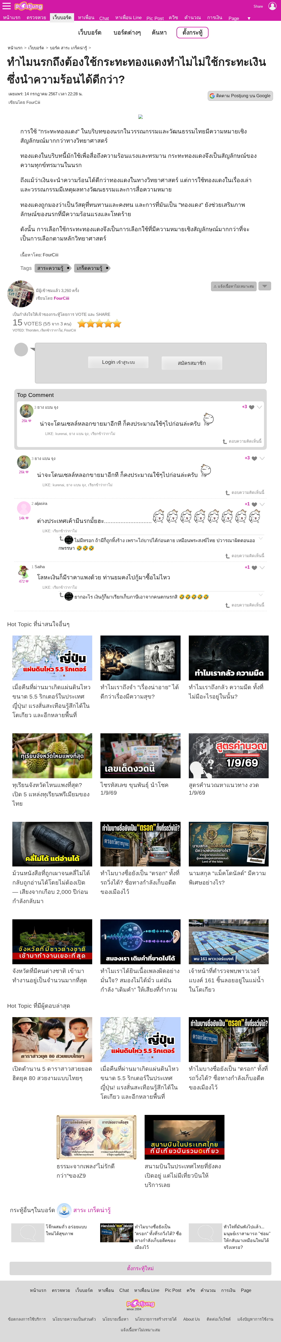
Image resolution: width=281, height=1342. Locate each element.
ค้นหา (159, 32)
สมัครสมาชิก (192, 363)
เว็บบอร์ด (62, 17)
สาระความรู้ (50, 268)
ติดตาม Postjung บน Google (243, 95)
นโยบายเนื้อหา (115, 1319)
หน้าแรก (11, 17)
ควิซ (173, 17)
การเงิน (214, 17)
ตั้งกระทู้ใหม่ (140, 1268)
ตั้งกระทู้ (192, 32)
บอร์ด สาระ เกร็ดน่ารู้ (68, 48)
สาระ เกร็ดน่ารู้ (91, 1210)
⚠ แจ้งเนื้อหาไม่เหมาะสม (233, 286)
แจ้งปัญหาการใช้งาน (255, 1319)
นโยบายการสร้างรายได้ (156, 1319)
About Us (191, 1319)
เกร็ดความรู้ (89, 268)
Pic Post (155, 18)
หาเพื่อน (86, 17)
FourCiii (33, 102)
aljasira (41, 503)
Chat (104, 18)
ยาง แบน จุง (47, 407)
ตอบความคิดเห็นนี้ (245, 441)
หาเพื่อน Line (128, 17)
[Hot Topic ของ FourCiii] (21, 306)
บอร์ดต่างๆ (127, 32)
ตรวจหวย (36, 17)
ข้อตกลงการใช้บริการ (27, 1319)
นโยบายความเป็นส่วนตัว (74, 1319)
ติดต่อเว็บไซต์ (219, 1319)
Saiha (40, 567)
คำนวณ (192, 17)
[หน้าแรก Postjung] (28, 6)
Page (234, 18)
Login (118, 362)
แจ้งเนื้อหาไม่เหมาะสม (140, 1330)
